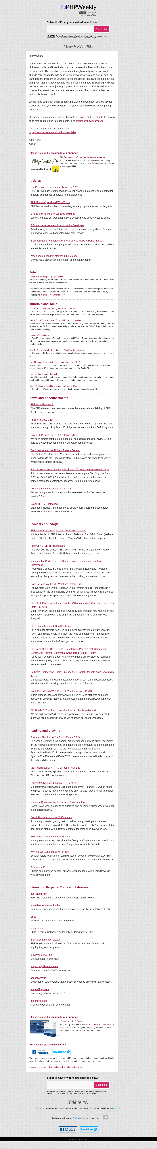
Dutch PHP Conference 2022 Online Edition (54, 435)
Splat (33, 916)
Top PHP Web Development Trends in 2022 (54, 187)
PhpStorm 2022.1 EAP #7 (45, 419)
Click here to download (99, 1024)
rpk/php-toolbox (39, 1001)
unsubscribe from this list (40, 1067)
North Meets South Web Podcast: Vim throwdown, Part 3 (61, 691)
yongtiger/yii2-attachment (44, 966)
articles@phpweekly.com (89, 121)
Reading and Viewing (44, 730)
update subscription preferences (68, 1067)
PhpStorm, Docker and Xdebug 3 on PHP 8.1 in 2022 (53, 308)
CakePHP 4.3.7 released (44, 504)
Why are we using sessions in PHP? (50, 852)
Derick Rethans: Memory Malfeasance (51, 817)
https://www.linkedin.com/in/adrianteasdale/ (52, 132)
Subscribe (101, 29)
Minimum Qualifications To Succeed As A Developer (59, 802)
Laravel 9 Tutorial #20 (39, 335)
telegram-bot (37, 928)
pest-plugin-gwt (39, 893)
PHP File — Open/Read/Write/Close (50, 202)
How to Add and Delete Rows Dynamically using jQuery (53, 386)
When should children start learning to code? (55, 256)
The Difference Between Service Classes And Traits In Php (55, 362)
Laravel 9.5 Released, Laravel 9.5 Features (54, 783)
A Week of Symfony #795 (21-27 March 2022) (55, 737)
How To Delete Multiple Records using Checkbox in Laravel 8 (56, 350)
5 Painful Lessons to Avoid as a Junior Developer (57, 225)
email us (116, 1108)
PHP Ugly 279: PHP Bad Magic (48, 546)
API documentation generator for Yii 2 (51, 488)
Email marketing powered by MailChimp (88, 15)
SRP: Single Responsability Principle (51, 836)
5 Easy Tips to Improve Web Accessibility (53, 214)
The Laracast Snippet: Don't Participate (52, 626)
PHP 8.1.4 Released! (42, 404)
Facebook (97, 117)
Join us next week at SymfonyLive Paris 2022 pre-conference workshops (70, 469)
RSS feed (77, 1118)
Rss (105, 1117)
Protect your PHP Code (71, 1021)
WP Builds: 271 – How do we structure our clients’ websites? (63, 710)
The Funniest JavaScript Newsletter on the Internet (82, 157)
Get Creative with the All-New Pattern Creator (55, 450)
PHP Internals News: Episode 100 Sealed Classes (58, 530)
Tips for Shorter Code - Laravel (43, 374)
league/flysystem (40, 989)
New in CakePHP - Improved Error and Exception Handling (55, 320)
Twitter (82, 117)
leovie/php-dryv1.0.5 (42, 955)
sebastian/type (38, 978)
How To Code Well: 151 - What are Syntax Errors (57, 584)
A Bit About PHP (39, 867)
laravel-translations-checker (46, 905)
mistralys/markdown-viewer (45, 939)
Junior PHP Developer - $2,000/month (46, 277)
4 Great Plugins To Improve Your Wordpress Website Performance (66, 240)
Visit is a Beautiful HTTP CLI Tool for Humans (55, 767)
